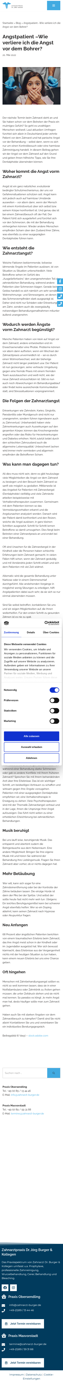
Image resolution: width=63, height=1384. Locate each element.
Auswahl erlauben (31, 747)
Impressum (16, 1374)
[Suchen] (53, 1073)
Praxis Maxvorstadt (23, 1336)
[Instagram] (13, 1287)
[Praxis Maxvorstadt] (4, 1335)
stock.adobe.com (38, 1035)
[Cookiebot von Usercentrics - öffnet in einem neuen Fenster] (45, 623)
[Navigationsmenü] (53, 5)
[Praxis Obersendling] (4, 1296)
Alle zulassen (31, 736)
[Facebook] (5, 1287)
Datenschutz (34, 1374)
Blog (18, 23)
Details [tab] (31, 632)
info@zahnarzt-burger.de (25, 1094)
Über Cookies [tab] (51, 632)
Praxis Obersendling (24, 1297)
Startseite (8, 23)
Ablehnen (31, 758)
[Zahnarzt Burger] (13, 5)
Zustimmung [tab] (11, 632)
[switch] (54, 700)
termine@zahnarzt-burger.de (27, 1113)
